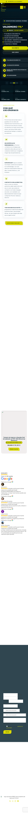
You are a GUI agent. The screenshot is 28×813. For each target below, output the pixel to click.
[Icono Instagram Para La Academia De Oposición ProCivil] (15, 801)
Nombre (20, 694)
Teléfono (6, 701)
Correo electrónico (8, 703)
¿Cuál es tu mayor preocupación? (12, 712)
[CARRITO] (21, 7)
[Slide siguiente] (21, 83)
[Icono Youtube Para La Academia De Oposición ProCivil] (12, 801)
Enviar (7, 732)
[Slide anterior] (7, 83)
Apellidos (20, 698)
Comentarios (6, 717)
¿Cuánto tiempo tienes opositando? (12, 708)
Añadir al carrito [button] (14, 449)
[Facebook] (18, 801)
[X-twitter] (10, 801)
